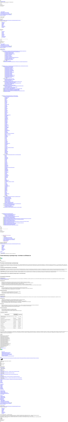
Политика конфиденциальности (4, 393)
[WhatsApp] (0, 258)
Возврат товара (2, 399)
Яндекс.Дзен (3, 26)
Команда (1, 385)
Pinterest (3, 27)
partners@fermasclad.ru (9, 20)
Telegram (3, 245)
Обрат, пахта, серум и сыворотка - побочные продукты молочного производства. (11, 379)
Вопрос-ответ (2, 398)
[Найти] (1, 3)
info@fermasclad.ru (3, 20)
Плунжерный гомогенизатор (4, 278)
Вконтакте (3, 22)
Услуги (1, 381)
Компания (1, 382)
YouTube (3, 23)
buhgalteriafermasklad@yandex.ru (16, 20)
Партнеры (1, 388)
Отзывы (1, 386)
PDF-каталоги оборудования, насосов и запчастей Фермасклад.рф (9, 374)
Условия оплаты (2, 390)
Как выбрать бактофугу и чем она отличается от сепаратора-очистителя (10, 376)
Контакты (1, 387)
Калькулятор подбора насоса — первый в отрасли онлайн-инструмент (9, 371)
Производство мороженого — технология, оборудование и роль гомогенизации (11, 377)
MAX (2, 25)
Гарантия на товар (2, 397)
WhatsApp (3, 248)
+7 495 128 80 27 (3, 11)
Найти (1, 418)
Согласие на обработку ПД (4, 392)
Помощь (1, 395)
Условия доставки (2, 391)
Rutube (3, 24)
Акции (1, 380)
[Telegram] (1, 258)
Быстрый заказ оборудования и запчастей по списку (7, 372)
